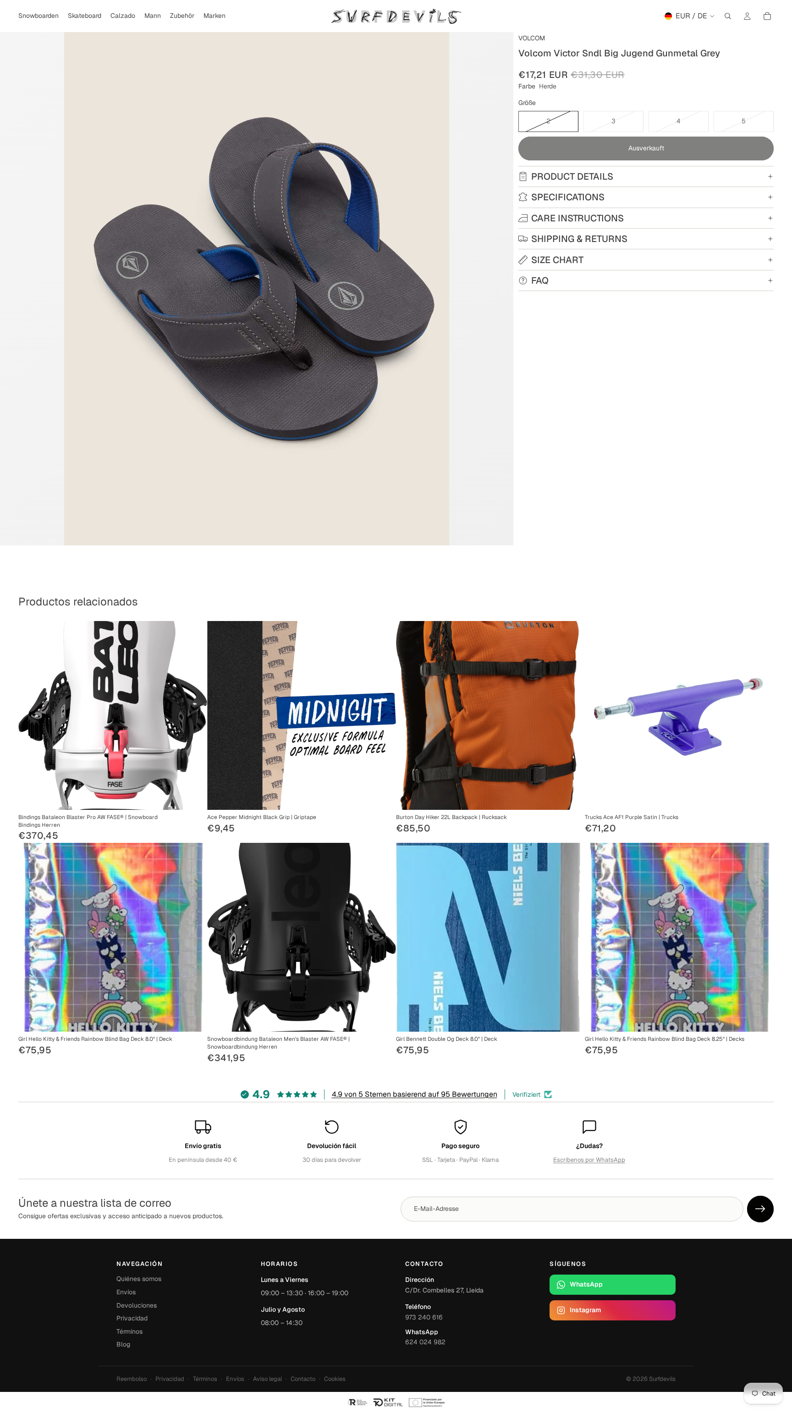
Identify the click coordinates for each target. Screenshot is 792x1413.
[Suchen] (728, 16)
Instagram (585, 1310)
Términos (129, 1331)
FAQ (540, 280)
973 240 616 (424, 1317)
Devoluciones (136, 1305)
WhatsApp (586, 1284)
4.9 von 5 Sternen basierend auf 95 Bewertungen (414, 1094)
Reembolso (131, 1379)
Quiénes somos (138, 1279)
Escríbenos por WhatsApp (589, 1160)
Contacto (303, 1379)
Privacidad (132, 1318)
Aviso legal (267, 1379)
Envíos (126, 1292)
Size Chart (557, 260)
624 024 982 (425, 1342)
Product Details (572, 176)
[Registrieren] (760, 1209)
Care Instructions (577, 218)
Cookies (335, 1379)
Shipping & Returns (579, 239)
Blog (123, 1344)
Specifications (568, 197)
